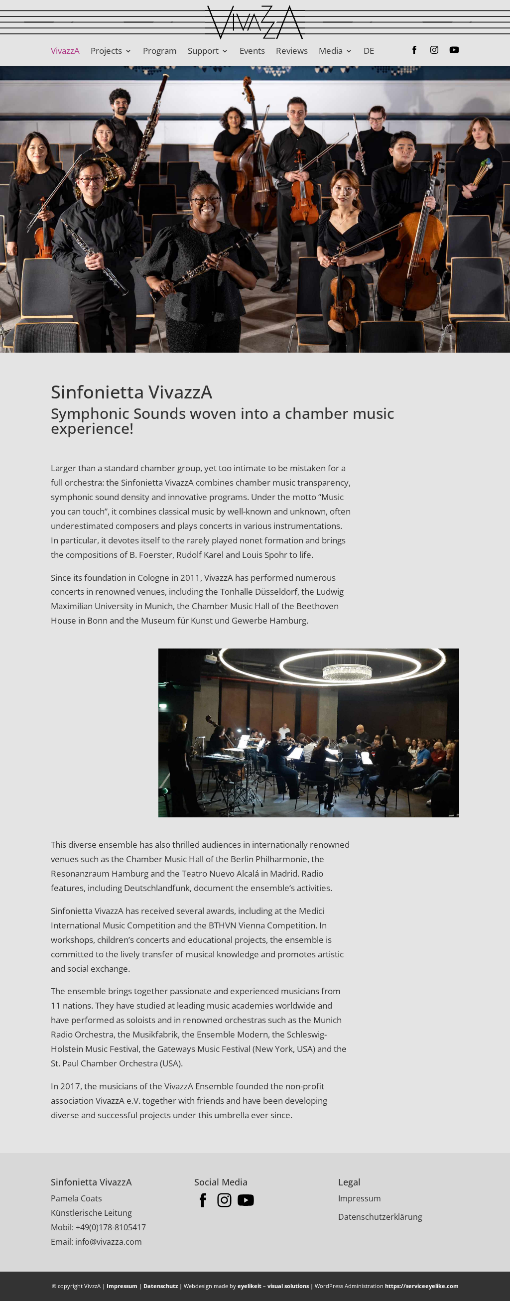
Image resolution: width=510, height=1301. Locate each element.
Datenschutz (160, 1286)
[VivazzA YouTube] (449, 50)
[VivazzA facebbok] (409, 50)
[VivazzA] (308, 814)
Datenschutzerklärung (380, 1216)
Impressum (359, 1198)
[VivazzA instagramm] (429, 50)
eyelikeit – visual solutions (273, 1286)
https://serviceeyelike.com (422, 1286)
